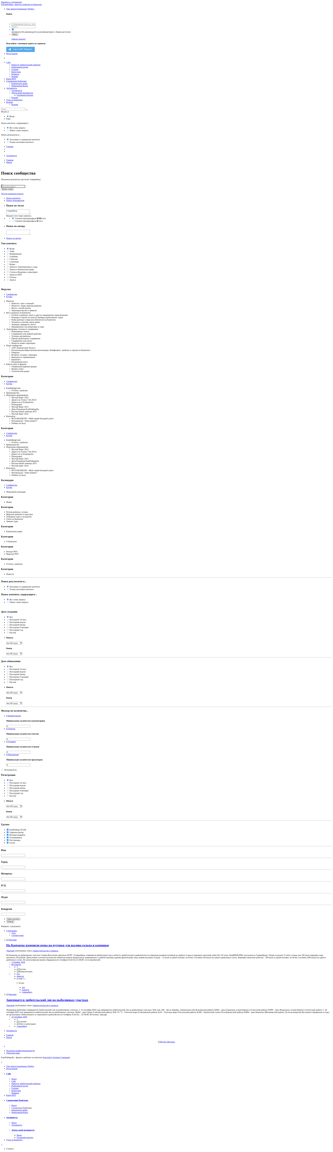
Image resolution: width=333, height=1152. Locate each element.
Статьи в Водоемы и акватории (23, 272)
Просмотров (12, 755)
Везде (12, 116)
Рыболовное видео (19, 67)
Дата (13, 933)
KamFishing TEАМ (17, 830)
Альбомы (13, 256)
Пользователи (10, 770)
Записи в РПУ (15, 275)
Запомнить (16, 32)
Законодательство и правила (45, 951)
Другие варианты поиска (12, 194)
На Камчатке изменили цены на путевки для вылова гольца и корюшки (57, 945)
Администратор (16, 832)
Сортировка (11, 931)
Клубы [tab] (9, 297)
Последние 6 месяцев (18, 627)
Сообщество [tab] (11, 294)
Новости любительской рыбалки (25, 65)
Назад (14, 1079)
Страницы (14, 262)
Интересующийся (17, 835)
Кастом (12, 632)
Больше (14, 76)
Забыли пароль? (18, 39)
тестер (12, 843)
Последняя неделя (17, 622)
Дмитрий (10, 951)
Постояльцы (14, 840)
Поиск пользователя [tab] (15, 200)
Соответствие (17, 935)
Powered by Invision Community (56, 1057)
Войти (14, 34)
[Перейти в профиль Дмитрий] (11, 940)
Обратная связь (13, 1053)
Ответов (10, 729)
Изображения (15, 254)
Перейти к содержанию (11, 2)
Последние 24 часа (17, 619)
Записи (12, 280)
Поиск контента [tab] (13, 198)
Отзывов (11, 742)
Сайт (8, 62)
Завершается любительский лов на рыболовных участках (47, 1000)
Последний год (16, 630)
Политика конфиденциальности (20, 1051)
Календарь (16, 72)
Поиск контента (13, 919)
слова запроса (17, 128)
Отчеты (12, 277)
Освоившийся (15, 837)
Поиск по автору (13, 238)
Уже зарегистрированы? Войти (20, 9)
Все (11, 617)
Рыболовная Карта (19, 86)
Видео (12, 264)
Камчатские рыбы (19, 83)
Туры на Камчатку (14, 100)
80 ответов (16, 964)
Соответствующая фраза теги (30, 218)
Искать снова (7, 189)
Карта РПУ (11, 79)
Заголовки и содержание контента (24, 139)
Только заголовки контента (21, 142)
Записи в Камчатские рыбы (21, 269)
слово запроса (18, 130)
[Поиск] (27, 109)
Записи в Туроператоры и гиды (23, 267)
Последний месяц (17, 625)
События (13, 259)
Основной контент (25, 95)
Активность (11, 88)
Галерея (14, 69)
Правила (15, 74)
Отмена (10, 922)
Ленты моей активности (22, 93)
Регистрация (11, 54)
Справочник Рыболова (16, 81)
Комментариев (13, 716)
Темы (11, 251)
